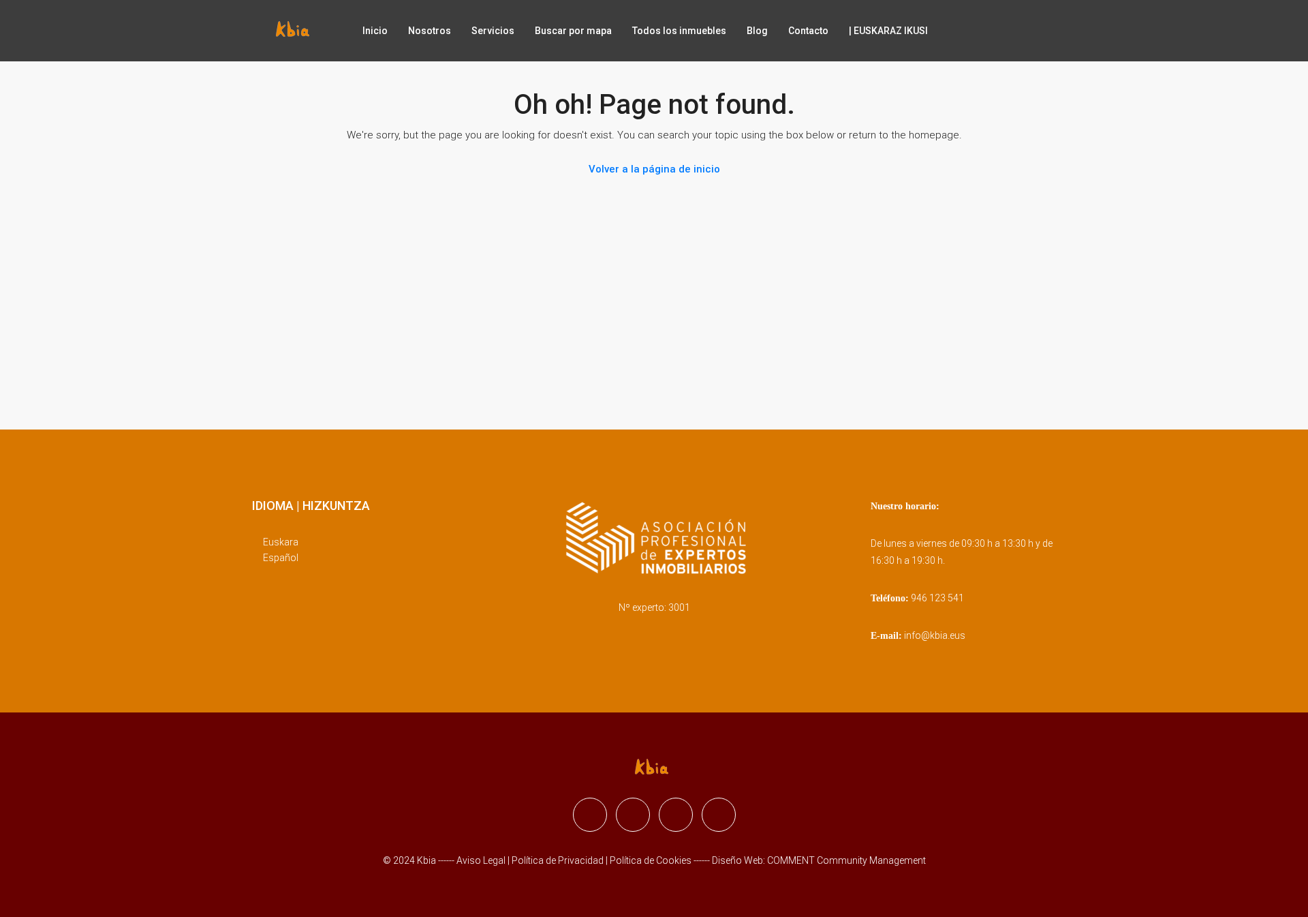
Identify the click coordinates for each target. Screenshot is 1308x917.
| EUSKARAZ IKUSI (888, 30)
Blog (757, 30)
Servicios (492, 30)
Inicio (375, 30)
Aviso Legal (480, 860)
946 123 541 (937, 597)
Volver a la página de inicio (654, 169)
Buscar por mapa (573, 30)
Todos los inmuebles (679, 30)
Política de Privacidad (559, 860)
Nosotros (429, 30)
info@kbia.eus (934, 635)
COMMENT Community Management (846, 860)
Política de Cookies (650, 860)
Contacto (808, 30)
